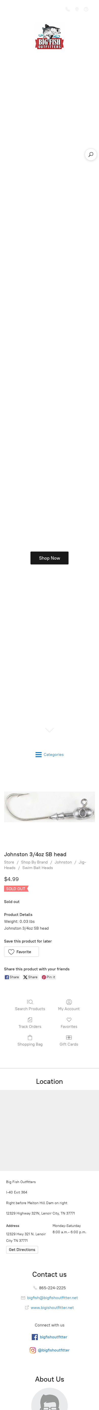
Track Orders (30, 1026)
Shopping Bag (30, 1044)
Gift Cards (69, 1044)
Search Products (30, 1008)
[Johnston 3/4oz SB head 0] (49, 807)
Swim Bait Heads (37, 867)
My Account (69, 1008)
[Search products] (91, 154)
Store (9, 862)
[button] (21, 952)
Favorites (69, 1026)
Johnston (63, 862)
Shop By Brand (34, 862)
